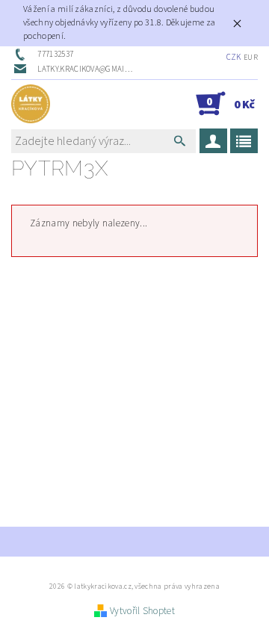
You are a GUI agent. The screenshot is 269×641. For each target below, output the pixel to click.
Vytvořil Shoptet (142, 611)
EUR (251, 57)
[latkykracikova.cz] (30, 103)
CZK (233, 57)
